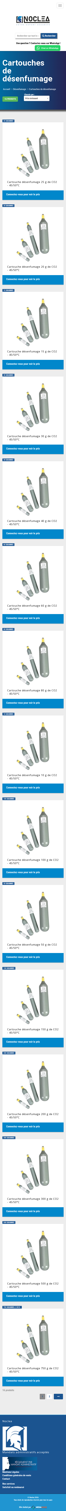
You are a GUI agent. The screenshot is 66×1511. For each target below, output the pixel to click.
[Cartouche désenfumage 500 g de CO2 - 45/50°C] (33, 1262)
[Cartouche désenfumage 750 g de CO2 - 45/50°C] (33, 1347)
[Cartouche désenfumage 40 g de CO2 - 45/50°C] (33, 500)
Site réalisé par (25, 1507)
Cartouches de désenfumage (42, 89)
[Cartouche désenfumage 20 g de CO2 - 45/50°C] (33, 246)
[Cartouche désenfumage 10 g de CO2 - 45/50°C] (33, 754)
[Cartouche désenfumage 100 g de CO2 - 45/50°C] (33, 839)
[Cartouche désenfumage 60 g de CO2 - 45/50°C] (33, 585)
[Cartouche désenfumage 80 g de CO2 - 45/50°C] (33, 669)
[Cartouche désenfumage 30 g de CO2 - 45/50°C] (33, 415)
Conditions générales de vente (16, 1475)
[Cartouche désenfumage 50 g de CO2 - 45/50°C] (33, 924)
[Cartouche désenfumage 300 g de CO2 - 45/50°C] (33, 1178)
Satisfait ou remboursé (13, 1487)
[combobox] (37, 98)
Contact (6, 1478)
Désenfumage (19, 89)
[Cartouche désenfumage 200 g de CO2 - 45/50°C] (33, 1093)
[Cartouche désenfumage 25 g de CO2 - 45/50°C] (33, 161)
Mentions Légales (10, 1472)
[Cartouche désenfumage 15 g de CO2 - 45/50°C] (33, 330)
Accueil (6, 89)
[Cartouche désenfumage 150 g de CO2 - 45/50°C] (33, 1008)
